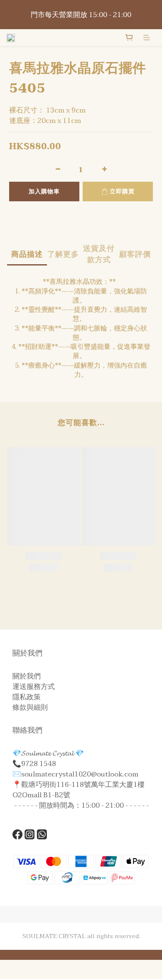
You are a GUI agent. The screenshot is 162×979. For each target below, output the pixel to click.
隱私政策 (26, 697)
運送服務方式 (33, 687)
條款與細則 (30, 707)
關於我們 (26, 676)
